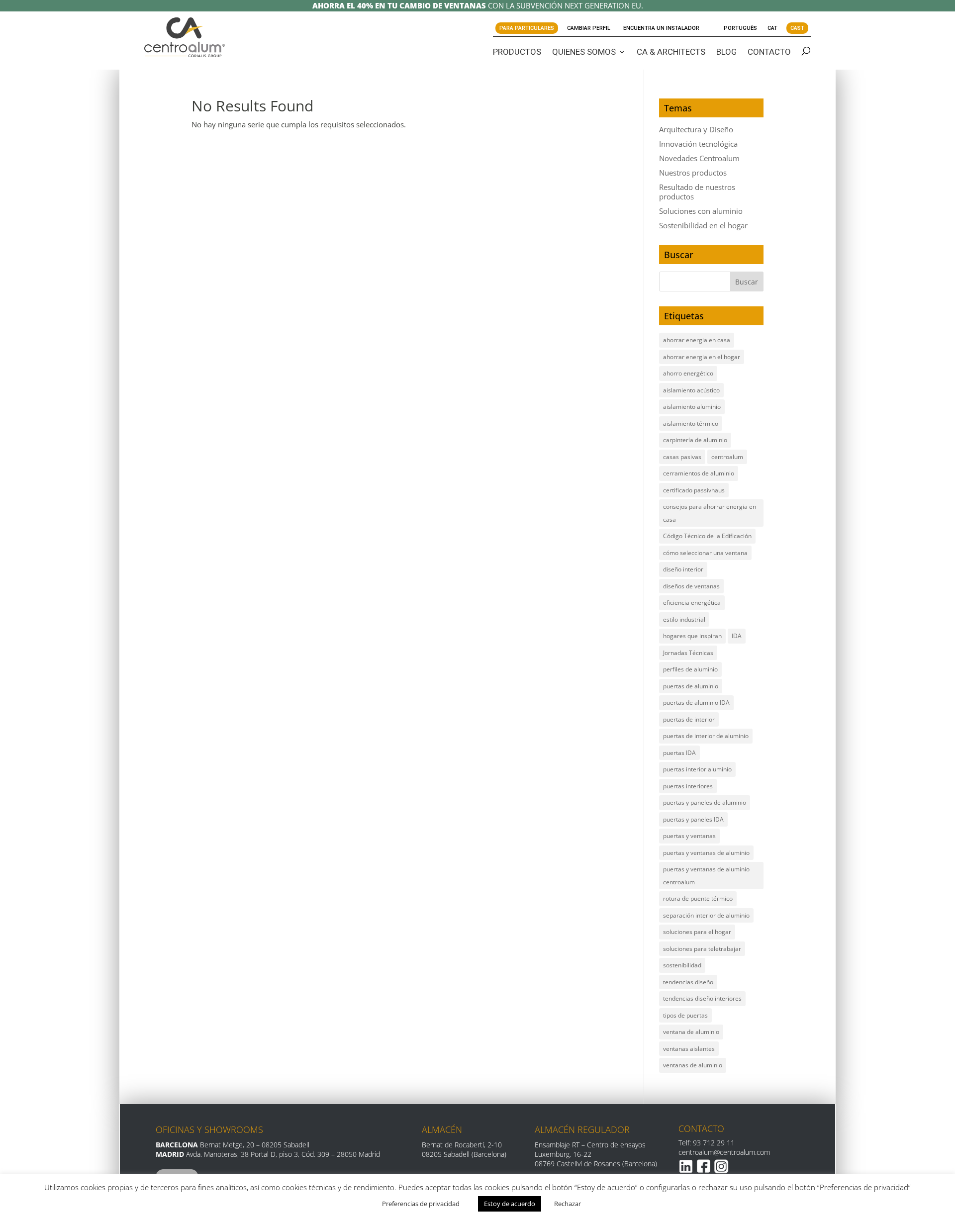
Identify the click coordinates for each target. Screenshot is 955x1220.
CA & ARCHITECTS (671, 52)
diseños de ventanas (691, 586)
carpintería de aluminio (695, 440)
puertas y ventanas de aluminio (706, 852)
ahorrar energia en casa (696, 340)
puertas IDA (679, 753)
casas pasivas (682, 457)
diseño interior (683, 569)
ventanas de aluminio (692, 1065)
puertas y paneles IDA (693, 819)
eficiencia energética (692, 602)
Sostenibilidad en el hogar (703, 225)
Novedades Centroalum (699, 158)
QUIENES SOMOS (584, 52)
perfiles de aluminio (690, 669)
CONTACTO (769, 52)
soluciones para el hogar (697, 932)
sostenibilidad (682, 965)
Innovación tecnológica (698, 144)
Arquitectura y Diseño (696, 129)
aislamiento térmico (690, 423)
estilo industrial (684, 619)
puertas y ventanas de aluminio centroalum (706, 875)
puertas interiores (688, 786)
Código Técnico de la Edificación (707, 536)
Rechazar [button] (567, 1203)
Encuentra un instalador (661, 28)
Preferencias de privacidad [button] (421, 1203)
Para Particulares (526, 28)
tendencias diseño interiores (702, 998)
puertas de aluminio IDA (696, 702)
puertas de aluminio (690, 686)
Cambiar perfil (588, 28)
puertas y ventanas (689, 836)
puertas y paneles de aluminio (704, 802)
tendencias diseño (688, 982)
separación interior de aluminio (706, 915)
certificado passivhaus (694, 490)
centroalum (727, 457)
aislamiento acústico (691, 390)
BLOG (726, 52)
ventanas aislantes (689, 1048)
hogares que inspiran (692, 636)
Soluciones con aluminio (701, 211)
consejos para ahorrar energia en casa (709, 513)
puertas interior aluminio (697, 769)
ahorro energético (688, 373)
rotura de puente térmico (698, 898)
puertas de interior (689, 719)
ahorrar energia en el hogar (701, 357)
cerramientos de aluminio (698, 473)
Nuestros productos (693, 173)
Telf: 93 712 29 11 (706, 1142)
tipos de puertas (685, 1015)
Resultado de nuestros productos (697, 191)
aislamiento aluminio (692, 406)
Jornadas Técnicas (688, 653)
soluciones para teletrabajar (702, 948)
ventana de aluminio (691, 1032)
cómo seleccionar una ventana (705, 553)
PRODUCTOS (517, 52)
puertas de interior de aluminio (706, 736)
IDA (737, 636)
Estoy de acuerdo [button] (509, 1203)
